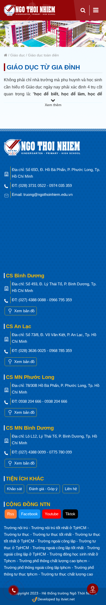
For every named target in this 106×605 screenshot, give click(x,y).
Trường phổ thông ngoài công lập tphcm (38, 567)
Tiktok (70, 514)
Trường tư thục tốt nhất (53, 534)
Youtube (51, 514)
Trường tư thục (17, 534)
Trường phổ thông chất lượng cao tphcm (53, 561)
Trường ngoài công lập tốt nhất (58, 548)
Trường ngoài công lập (57, 541)
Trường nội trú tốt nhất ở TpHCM (59, 528)
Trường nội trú (16, 528)
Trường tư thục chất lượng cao (67, 574)
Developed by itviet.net (56, 599)
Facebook (29, 514)
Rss (10, 514)
